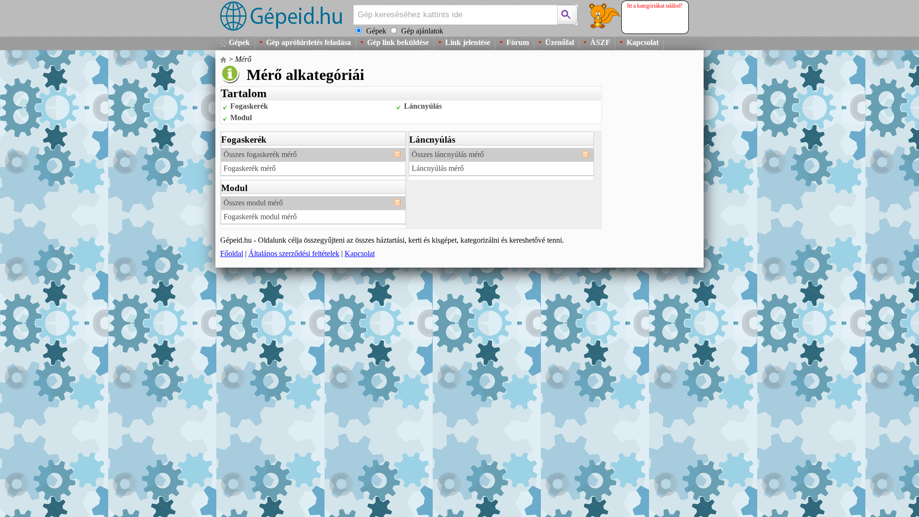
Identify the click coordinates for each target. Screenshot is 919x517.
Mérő (243, 59)
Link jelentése (467, 42)
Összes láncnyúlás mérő (448, 154)
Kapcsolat (643, 42)
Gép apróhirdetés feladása (308, 42)
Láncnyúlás (423, 106)
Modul (241, 117)
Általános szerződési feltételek (293, 253)
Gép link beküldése (398, 42)
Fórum (517, 42)
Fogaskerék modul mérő (260, 217)
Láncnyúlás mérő (438, 168)
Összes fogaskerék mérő (260, 154)
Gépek (239, 42)
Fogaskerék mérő (250, 168)
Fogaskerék (249, 106)
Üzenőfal (559, 42)
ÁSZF (600, 42)
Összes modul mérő (253, 203)
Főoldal (231, 253)
